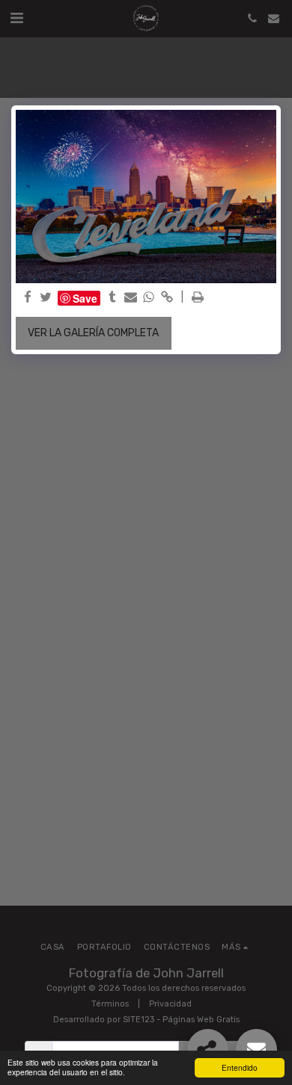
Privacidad (170, 1004)
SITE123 (138, 1019)
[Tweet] (46, 298)
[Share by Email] (131, 298)
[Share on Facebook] (27, 298)
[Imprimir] (197, 298)
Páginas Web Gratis (201, 1019)
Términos (110, 1004)
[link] (167, 298)
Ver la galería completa (93, 333)
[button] (16, 18)
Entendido (240, 1067)
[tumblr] (112, 298)
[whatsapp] (149, 298)
